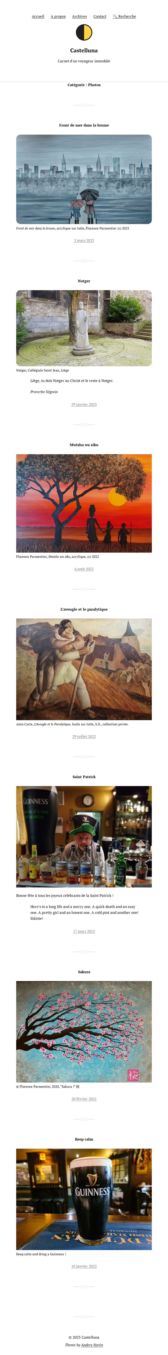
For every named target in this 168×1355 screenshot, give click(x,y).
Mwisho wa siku (84, 444)
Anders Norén (92, 1344)
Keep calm (84, 1139)
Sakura (84, 972)
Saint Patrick (84, 776)
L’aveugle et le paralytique (84, 609)
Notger (84, 281)
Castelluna (84, 50)
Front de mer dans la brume (84, 125)
